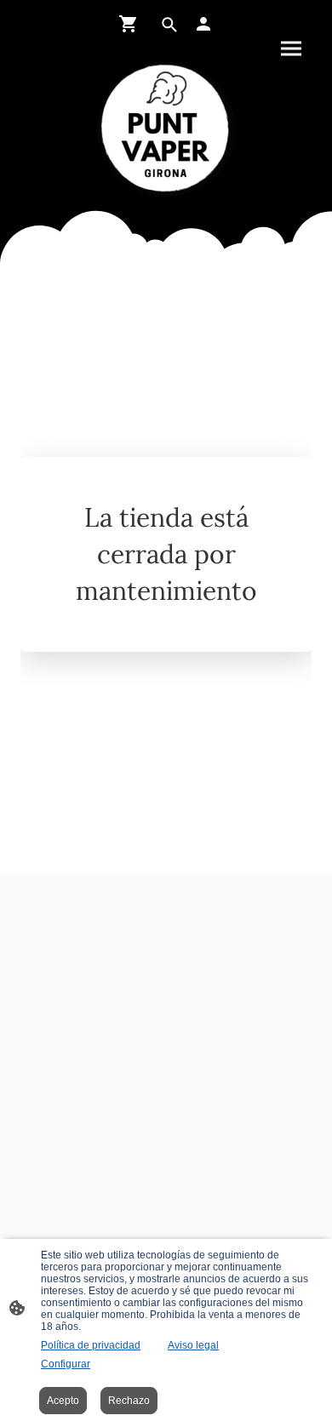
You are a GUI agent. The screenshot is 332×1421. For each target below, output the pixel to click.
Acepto (63, 1401)
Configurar (65, 1364)
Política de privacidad (90, 1345)
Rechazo (129, 1401)
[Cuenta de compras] (203, 24)
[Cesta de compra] (132, 24)
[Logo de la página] (166, 129)
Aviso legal (193, 1345)
